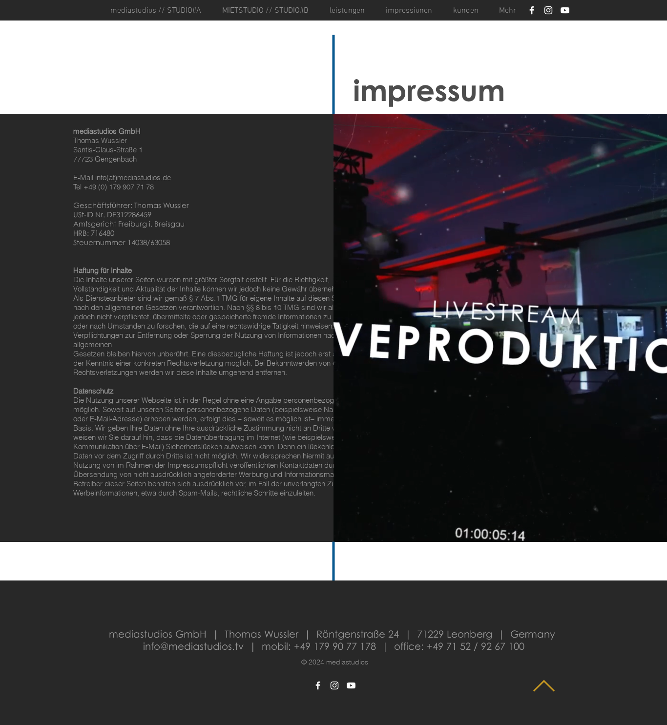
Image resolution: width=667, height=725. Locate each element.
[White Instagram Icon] (548, 10)
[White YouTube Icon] (565, 10)
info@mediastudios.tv (193, 646)
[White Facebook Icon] (531, 10)
